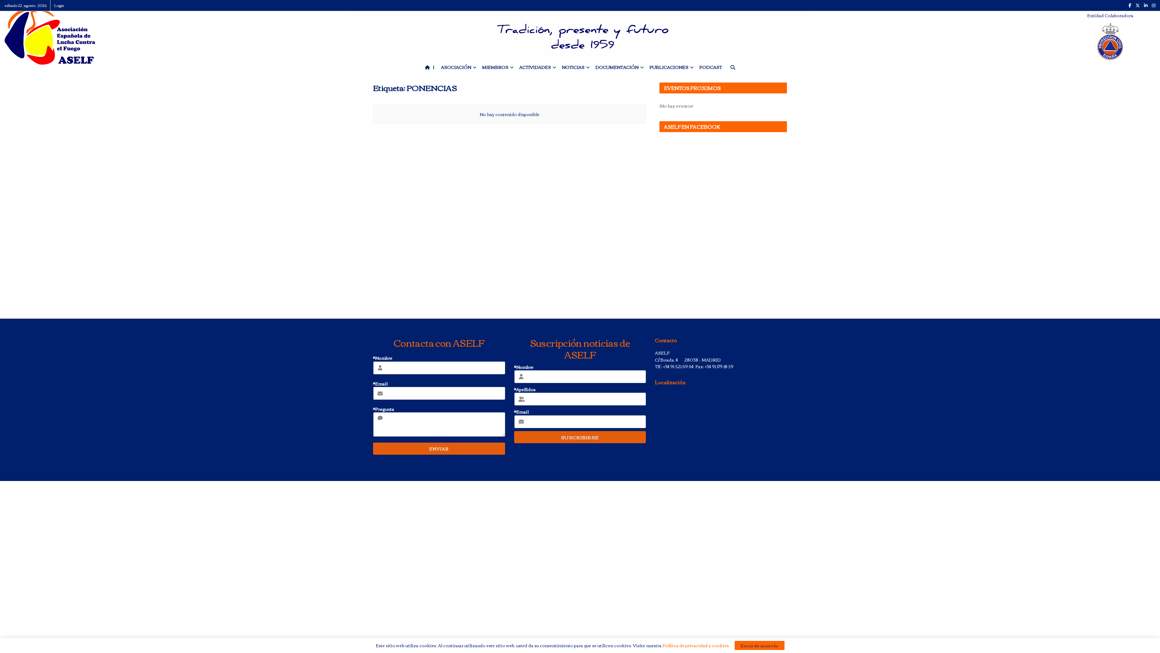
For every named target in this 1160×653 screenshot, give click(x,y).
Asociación (456, 67)
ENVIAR (439, 449)
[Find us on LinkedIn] (1146, 5)
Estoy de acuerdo (759, 645)
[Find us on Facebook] (1130, 5)
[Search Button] (732, 67)
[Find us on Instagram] (1153, 5)
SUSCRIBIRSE (580, 437)
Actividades (535, 67)
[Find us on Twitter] (1138, 5)
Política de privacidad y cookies (696, 645)
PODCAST (710, 67)
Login (59, 5)
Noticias (573, 67)
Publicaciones (668, 67)
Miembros (495, 67)
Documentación (617, 67)
